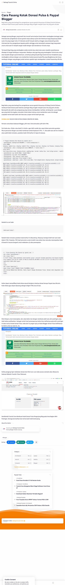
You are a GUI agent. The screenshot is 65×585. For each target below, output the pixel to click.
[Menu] (32, 582)
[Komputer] (20, 492)
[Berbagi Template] (21, 497)
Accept (14, 578)
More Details (29, 578)
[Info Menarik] (29, 503)
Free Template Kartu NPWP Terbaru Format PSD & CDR (32, 499)
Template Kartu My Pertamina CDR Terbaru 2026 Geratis (32, 505)
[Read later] (58, 30)
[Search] (60, 2)
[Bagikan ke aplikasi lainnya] (36, 442)
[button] (11, 442)
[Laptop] (24, 492)
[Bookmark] (62, 2)
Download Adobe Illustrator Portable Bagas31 (29, 494)
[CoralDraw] (19, 478)
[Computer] (20, 484)
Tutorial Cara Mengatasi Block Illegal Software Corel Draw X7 (33, 487)
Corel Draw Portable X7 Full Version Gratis (28, 480)
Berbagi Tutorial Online (10, 2)
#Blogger (5, 437)
